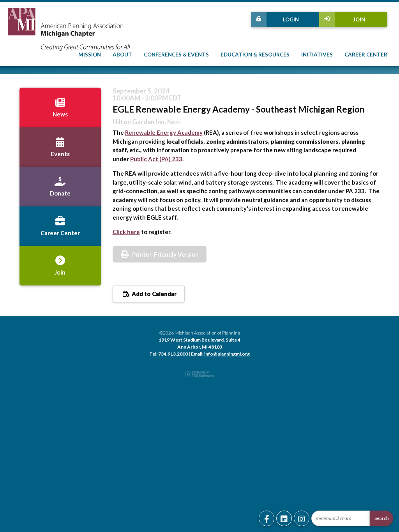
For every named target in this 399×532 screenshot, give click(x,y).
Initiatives (317, 54)
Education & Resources (255, 54)
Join (359, 19)
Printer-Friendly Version (165, 254)
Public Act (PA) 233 (156, 158)
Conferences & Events (176, 54)
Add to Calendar (154, 293)
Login (291, 19)
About (122, 54)
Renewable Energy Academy (164, 132)
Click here (126, 231)
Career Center (365, 54)
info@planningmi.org (227, 354)
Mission (89, 54)
